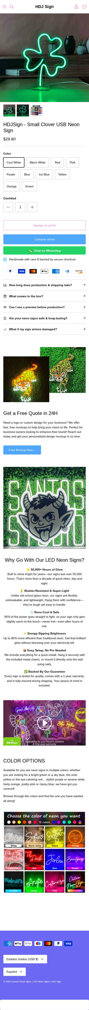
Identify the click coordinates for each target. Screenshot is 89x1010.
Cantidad (9, 198)
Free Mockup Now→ (22, 450)
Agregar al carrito (44, 225)
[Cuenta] (75, 6)
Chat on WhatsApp (47, 250)
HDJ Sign (56, 981)
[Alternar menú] (4, 6)
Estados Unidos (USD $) (22, 959)
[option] (44, 57)
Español (11, 971)
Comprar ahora (45, 239)
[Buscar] (13, 6)
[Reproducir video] (44, 723)
